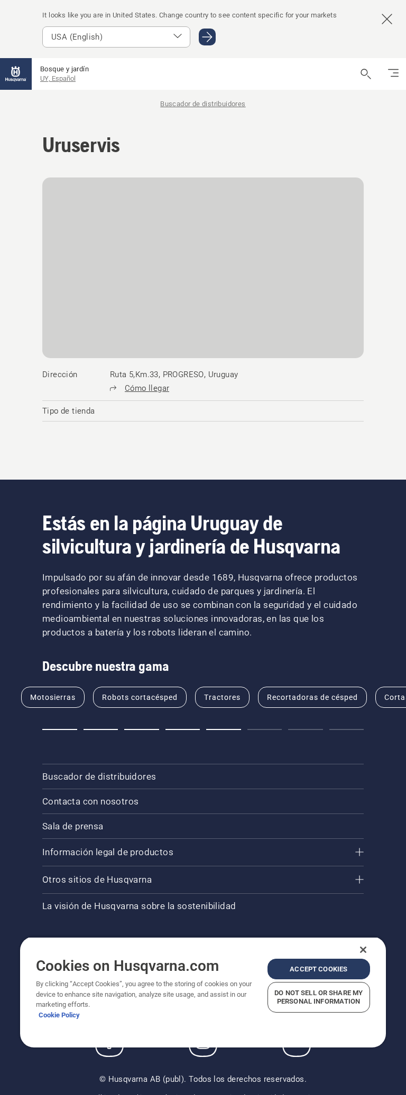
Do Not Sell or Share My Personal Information (318, 997)
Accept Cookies (318, 969)
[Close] (363, 950)
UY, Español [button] (58, 78)
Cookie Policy (59, 1015)
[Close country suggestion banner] (387, 19)
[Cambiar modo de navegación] (393, 74)
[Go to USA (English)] (207, 37)
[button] (59, 729)
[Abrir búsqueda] (366, 74)
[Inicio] (16, 74)
